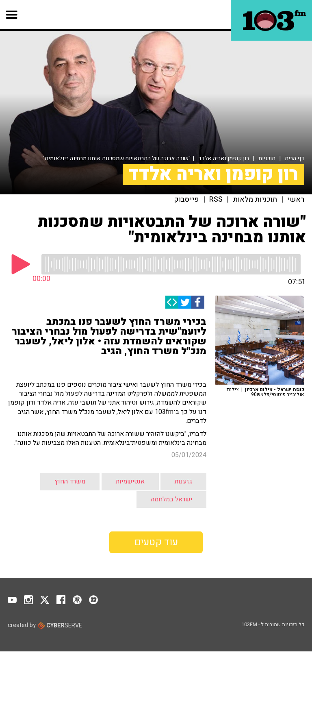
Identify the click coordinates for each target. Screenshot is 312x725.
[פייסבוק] (197, 302)
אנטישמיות (130, 481)
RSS (216, 199)
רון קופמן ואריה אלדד (223, 158)
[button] (12, 14)
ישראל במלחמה (171, 499)
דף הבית (294, 158)
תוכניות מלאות (255, 199)
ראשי (295, 199)
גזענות (183, 481)
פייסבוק (186, 199)
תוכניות (266, 158)
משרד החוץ (69, 481)
